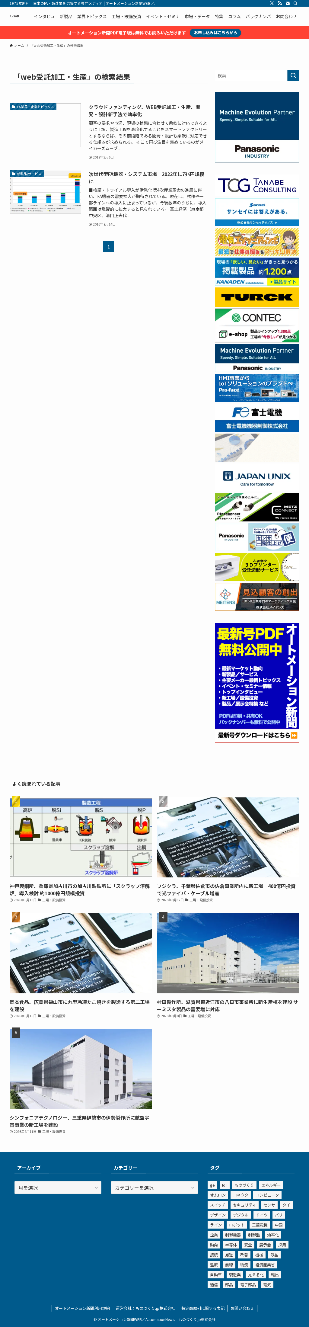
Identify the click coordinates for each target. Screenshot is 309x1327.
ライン (216, 1225)
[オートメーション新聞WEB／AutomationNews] (14, 16)
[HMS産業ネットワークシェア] (257, 460)
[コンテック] (257, 341)
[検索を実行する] (293, 75)
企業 (214, 1235)
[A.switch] (257, 579)
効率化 (273, 1235)
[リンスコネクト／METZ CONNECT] (257, 520)
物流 (244, 1265)
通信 (214, 1284)
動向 (214, 1245)
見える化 (256, 1274)
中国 (279, 1225)
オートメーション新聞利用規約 (82, 1308)
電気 (267, 1284)
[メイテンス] (257, 609)
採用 (282, 1245)
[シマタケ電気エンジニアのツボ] (257, 254)
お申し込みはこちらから (215, 32)
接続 (214, 1255)
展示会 (265, 1245)
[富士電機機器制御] (257, 430)
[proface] (257, 400)
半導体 (231, 1245)
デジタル (241, 1215)
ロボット (237, 1225)
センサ (269, 1205)
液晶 (274, 1255)
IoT (224, 1185)
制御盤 (254, 1235)
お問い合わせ (242, 1308)
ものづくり (244, 1185)
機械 (259, 1255)
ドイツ (262, 1215)
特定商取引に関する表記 (203, 1308)
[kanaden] (257, 284)
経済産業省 (265, 1265)
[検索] (295, 3)
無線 (229, 1265)
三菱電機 (260, 1225)
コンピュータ (267, 1195)
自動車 (216, 1274)
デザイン (218, 1215)
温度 (214, 1265)
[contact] (287, 3)
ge (212, 1185)
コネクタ (240, 1195)
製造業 (235, 1274)
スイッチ (218, 1205)
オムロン (218, 1195)
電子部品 (248, 1284)
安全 (248, 1245)
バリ (279, 1215)
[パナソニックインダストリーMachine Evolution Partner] (257, 370)
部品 (229, 1284)
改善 (244, 1255)
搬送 (229, 1255)
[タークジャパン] (257, 305)
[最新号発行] (257, 741)
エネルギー (271, 1185)
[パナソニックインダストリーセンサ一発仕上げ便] (257, 549)
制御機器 (233, 1235)
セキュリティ (244, 1205)
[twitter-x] (272, 3)
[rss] (280, 3)
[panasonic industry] (257, 161)
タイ (286, 1205)
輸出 (275, 1274)
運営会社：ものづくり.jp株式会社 (145, 1308)
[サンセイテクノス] (257, 224)
